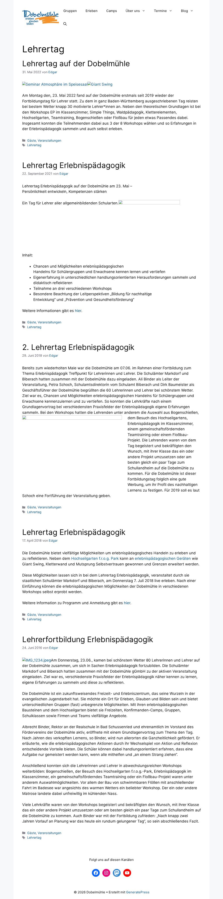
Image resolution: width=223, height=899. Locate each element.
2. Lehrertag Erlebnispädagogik (78, 347)
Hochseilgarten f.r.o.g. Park (95, 558)
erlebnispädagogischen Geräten (163, 558)
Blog (184, 11)
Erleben (92, 11)
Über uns (133, 11)
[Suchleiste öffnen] (65, 24)
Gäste (31, 140)
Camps (111, 11)
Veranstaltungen (49, 140)
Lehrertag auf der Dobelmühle (76, 63)
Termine (160, 11)
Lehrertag (34, 145)
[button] (145, 10)
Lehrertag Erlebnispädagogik (73, 165)
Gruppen (70, 11)
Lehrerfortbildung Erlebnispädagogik (87, 639)
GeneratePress (137, 892)
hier (78, 311)
